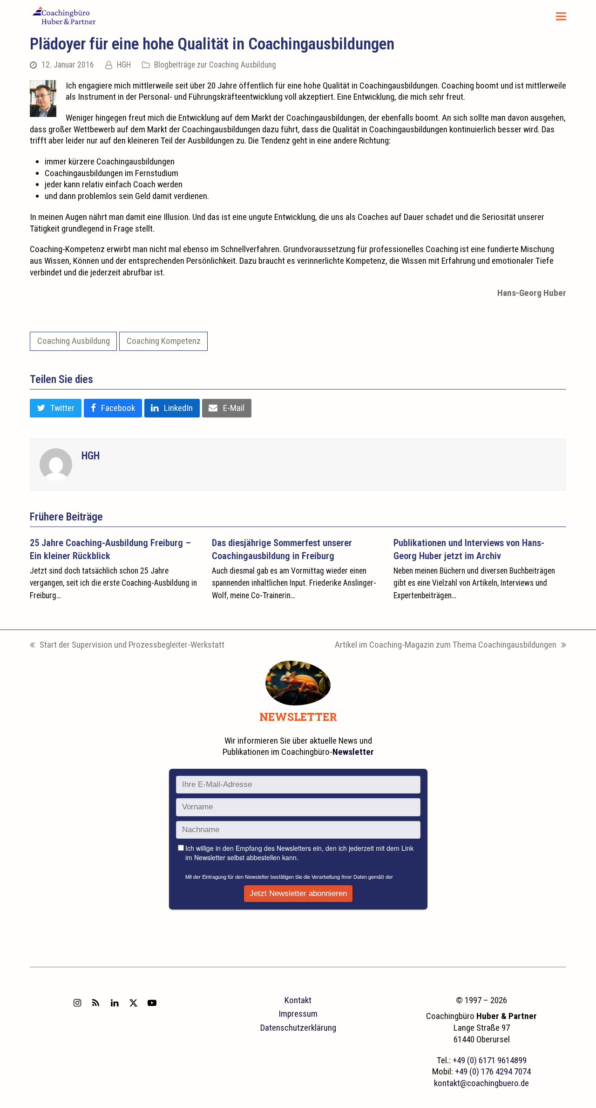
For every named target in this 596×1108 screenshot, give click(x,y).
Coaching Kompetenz (164, 340)
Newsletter (353, 751)
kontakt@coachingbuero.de (481, 1083)
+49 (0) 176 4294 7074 (493, 1071)
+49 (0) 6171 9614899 (490, 1060)
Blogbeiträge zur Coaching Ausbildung (215, 64)
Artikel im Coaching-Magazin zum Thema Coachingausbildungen (445, 645)
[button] (561, 17)
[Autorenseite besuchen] (56, 463)
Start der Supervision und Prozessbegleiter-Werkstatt (127, 645)
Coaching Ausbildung (73, 340)
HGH (124, 64)
